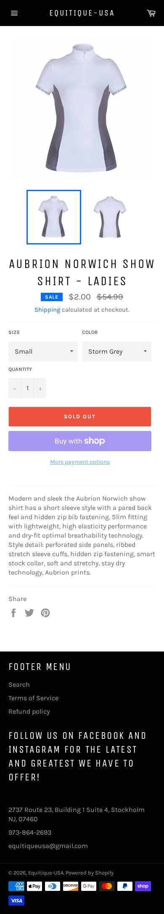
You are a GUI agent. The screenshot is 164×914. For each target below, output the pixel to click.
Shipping (47, 309)
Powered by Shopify (90, 872)
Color (90, 332)
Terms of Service (33, 698)
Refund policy (29, 711)
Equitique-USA (82, 13)
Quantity (20, 369)
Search (19, 684)
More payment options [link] (80, 461)
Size (14, 332)
